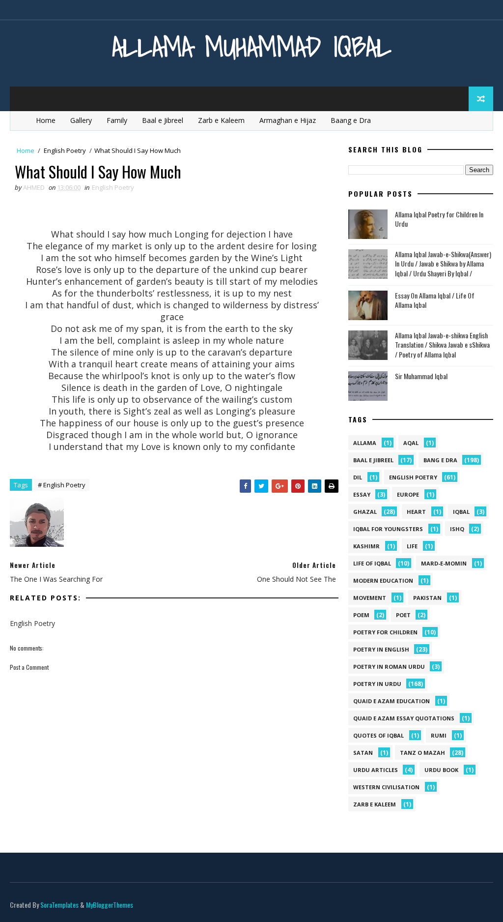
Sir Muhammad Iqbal (421, 376)
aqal (411, 442)
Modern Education (383, 580)
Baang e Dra (351, 120)
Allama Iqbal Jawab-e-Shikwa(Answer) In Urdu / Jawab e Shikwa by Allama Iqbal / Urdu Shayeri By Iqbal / (443, 263)
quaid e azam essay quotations (403, 718)
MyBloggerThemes (109, 904)
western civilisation (386, 787)
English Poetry (65, 150)
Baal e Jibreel (162, 120)
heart (416, 511)
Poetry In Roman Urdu (389, 666)
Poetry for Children (385, 632)
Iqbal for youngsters (388, 529)
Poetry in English (381, 649)
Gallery (81, 120)
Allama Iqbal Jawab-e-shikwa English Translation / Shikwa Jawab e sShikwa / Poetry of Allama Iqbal (442, 344)
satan (363, 752)
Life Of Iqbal (372, 563)
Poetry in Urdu (377, 683)
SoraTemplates (59, 904)
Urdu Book (441, 769)
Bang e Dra (440, 460)
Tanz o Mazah (422, 752)
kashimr (366, 546)
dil (357, 477)
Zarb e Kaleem (221, 120)
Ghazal (365, 511)
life (412, 546)
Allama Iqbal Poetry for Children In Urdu (439, 219)
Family (117, 120)
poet (403, 615)
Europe (408, 494)
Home (46, 120)
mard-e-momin (444, 563)
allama (364, 442)
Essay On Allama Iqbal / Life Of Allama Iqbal (435, 300)
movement (369, 597)
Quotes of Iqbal (378, 735)
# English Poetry (61, 484)
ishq (457, 529)
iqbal (461, 511)
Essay (361, 494)
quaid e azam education (391, 701)
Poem (361, 615)
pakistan (427, 597)
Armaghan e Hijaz (287, 120)
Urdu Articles (375, 769)
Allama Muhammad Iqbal (251, 46)
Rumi (439, 735)
